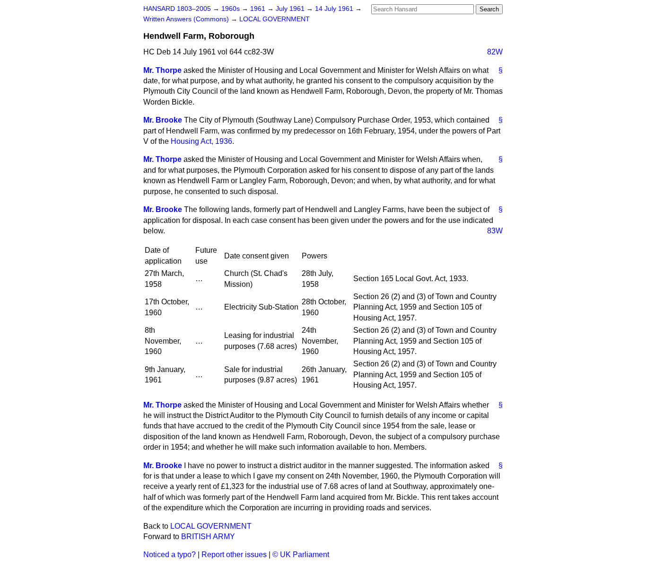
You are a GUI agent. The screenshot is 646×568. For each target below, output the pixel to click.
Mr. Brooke (162, 120)
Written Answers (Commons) (187, 19)
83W (495, 231)
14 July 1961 (335, 8)
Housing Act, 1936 (201, 141)
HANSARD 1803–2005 (177, 8)
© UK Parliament (300, 554)
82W (495, 52)
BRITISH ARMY (208, 536)
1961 (258, 8)
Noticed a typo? (169, 554)
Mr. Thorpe (162, 70)
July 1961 (291, 8)
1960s (231, 8)
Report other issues (234, 554)
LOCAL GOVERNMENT (274, 19)
